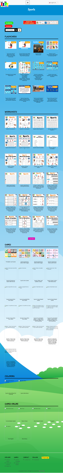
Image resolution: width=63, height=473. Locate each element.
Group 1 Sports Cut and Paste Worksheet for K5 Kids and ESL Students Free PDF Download (11, 209)
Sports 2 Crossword (24, 129)
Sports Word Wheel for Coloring (10, 394)
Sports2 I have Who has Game (24, 318)
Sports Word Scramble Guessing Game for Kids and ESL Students (11, 99)
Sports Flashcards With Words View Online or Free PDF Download (24, 54)
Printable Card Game (11, 261)
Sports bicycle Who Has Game (10, 300)
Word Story (24, 438)
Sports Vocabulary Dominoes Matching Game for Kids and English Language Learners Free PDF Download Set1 (52, 341)
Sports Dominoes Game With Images (24, 262)
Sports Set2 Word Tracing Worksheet (24, 185)
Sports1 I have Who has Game (10, 318)
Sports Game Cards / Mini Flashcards (52, 281)
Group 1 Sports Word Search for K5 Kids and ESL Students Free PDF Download (38, 186)
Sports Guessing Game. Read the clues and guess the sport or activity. (24, 100)
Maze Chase (25, 421)
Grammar (8, 26)
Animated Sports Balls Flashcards (11, 75)
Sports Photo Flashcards (38, 54)
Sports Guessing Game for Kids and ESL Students (52, 75)
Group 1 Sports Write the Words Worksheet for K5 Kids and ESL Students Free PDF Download (25, 230)
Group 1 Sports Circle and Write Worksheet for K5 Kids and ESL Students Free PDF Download (52, 187)
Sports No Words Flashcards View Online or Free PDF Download (10, 55)
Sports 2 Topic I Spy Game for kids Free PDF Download (24, 339)
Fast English (11, 438)
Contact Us (27, 459)
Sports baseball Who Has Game (25, 300)
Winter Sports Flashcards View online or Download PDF (52, 54)
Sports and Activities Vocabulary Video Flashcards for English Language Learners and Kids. (38, 100)
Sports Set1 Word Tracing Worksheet (10, 185)
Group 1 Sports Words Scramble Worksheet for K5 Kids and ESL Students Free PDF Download (11, 230)
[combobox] (53, 2)
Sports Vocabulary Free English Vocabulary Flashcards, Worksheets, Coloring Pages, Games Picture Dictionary (25, 77)
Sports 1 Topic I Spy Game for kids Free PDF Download (10, 339)
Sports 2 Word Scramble (52, 148)
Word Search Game (38, 421)
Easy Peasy (42, 471)
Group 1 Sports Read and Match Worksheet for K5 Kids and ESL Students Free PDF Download (38, 209)
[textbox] (53, 3)
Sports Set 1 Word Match (38, 167)
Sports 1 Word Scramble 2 (10, 167)
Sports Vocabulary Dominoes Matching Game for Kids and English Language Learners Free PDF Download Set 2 (10, 364)
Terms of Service (8, 463)
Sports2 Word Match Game (52, 300)
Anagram (52, 421)
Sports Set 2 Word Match (52, 167)
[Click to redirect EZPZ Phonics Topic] (40, 22)
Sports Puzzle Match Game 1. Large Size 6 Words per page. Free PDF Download (38, 319)
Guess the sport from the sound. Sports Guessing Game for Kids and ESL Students (52, 100)
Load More (31, 238)
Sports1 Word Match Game (38, 300)
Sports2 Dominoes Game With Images (38, 262)
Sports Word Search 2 (11, 147)
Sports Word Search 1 (38, 129)
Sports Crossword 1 (10, 129)
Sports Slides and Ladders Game (38, 281)
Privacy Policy (8, 460)
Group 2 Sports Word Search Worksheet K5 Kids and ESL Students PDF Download (38, 230)
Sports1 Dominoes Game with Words (52, 262)
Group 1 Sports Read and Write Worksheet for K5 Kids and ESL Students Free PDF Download (52, 209)
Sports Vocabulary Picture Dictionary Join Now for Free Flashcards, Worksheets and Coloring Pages (38, 77)
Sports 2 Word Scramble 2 (24, 167)
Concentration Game (11, 421)
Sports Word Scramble (38, 147)
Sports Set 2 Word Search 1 (52, 129)
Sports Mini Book (25, 393)
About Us (8, 466)
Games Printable (18, 460)
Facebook (36, 459)
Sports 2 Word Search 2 (25, 148)
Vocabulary (9, 23)
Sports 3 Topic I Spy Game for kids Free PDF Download (38, 339)
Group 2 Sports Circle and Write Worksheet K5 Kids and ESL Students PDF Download (52, 230)
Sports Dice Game (24, 280)
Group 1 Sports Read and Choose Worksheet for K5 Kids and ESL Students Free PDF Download (24, 209)
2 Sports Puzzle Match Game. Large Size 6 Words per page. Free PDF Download (52, 319)
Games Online (17, 463)
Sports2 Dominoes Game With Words (10, 281)
